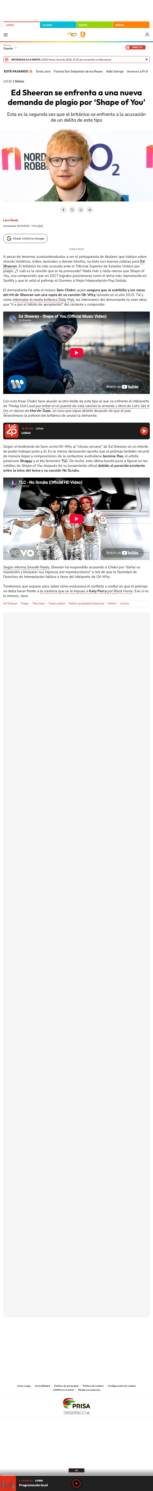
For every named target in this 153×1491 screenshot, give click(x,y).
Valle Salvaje (115, 71)
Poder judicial (57, 603)
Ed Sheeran (10, 603)
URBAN (119, 24)
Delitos (112, 603)
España (8, 48)
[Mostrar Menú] (5, 34)
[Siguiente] (147, 71)
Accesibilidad (42, 1385)
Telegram (89, 209)
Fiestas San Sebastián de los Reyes (78, 71)
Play (76, 1483)
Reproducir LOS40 (144, 431)
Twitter (72, 209)
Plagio (25, 603)
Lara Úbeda (10, 220)
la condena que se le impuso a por (77, 591)
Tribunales (38, 603)
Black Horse (123, 591)
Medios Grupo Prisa (76, 1412)
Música (19, 81)
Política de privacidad (66, 1385)
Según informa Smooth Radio (26, 567)
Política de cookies (93, 1385)
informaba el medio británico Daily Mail (43, 299)
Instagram (52, 1337)
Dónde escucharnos (89, 1389)
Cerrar (146, 59)
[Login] (147, 34)
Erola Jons (43, 71)
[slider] (76, 1475)
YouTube (68, 1337)
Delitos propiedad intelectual (86, 603)
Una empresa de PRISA (76, 1403)
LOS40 (10, 24)
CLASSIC (47, 24)
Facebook (63, 209)
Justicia (124, 603)
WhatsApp (80, 209)
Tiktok (60, 1337)
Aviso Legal (23, 1385)
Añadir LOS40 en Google (28, 238)
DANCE (83, 24)
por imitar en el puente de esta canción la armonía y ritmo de (84, 406)
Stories (100, 1337)
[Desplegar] (76, 1470)
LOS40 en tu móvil (63, 1389)
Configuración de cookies (122, 1385)
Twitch (92, 1337)
